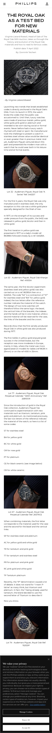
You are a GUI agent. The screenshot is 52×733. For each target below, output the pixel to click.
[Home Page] (26, 3)
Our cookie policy (37, 704)
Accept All (26, 728)
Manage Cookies (26, 712)
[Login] (47, 4)
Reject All (26, 720)
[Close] (49, 659)
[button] (26, 77)
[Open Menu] (6, 4)
